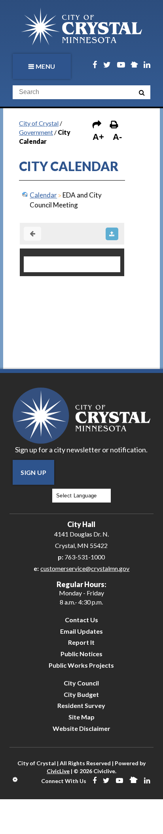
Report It (81, 642)
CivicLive (58, 771)
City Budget (81, 694)
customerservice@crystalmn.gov (84, 568)
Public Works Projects (81, 665)
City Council (81, 683)
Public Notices (81, 653)
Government (36, 132)
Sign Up (33, 472)
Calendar (43, 195)
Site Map (81, 717)
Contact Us (81, 619)
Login (16, 779)
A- (117, 137)
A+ (98, 137)
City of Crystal (39, 123)
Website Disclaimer (81, 728)
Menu (45, 66)
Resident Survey (81, 705)
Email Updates (81, 631)
